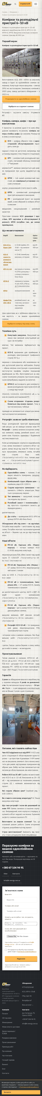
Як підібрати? (27, 1000)
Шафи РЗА (7, 300)
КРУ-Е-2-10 (7, 269)
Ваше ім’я (8, 894)
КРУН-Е (6, 281)
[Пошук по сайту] (15, 4)
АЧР (9, 670)
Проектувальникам (9, 1042)
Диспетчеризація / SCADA (8, 1032)
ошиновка (25, 435)
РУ (28, 397)
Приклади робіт (7, 1047)
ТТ (9, 558)
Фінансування (7, 1022)
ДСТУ (17, 286)
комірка (17, 141)
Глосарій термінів (8, 1060)
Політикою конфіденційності (26, 952)
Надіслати (21, 959)
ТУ (20, 250)
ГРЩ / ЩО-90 (26, 996)
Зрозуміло (7, 1092)
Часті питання (7, 1056)
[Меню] (35, 4)
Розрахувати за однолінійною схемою (21, 99)
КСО (16, 80)
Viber (6, 874)
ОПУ (4, 303)
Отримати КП (25, 4)
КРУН (26, 80)
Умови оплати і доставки (11, 1027)
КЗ (11, 783)
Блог (3, 1069)
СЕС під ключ (6, 1018)
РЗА (18, 555)
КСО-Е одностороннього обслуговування (7, 260)
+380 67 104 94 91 (13, 867)
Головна (4, 12)
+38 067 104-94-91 (28, 1019)
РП (3, 661)
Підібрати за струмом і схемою (21, 106)
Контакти (16, 874)
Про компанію (7, 1051)
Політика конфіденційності (29, 1087)
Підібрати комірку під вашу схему (21, 324)
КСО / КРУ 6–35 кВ (28, 992)
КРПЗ (5, 291)
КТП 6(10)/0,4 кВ (28, 987)
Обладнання (13, 12)
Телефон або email (12, 906)
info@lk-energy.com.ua (12, 880)
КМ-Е (9, 303)
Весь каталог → (27, 1005)
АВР (35, 592)
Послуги (5, 1014)
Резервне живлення (9, 1038)
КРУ (20, 80)
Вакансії (5, 1064)
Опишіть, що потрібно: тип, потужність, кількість (19, 918)
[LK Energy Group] (6, 4)
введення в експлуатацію (29, 688)
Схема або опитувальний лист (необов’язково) (16, 930)
